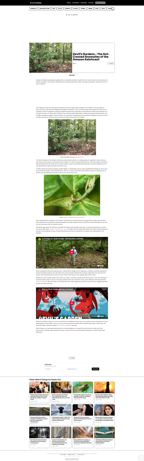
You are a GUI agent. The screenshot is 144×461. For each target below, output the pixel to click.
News (90, 8)
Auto (60, 8)
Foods (75, 8)
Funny (83, 8)
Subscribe (84, 3)
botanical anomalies (42, 281)
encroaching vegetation (64, 325)
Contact (91, 3)
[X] (101, 2)
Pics (96, 8)
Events (67, 8)
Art (53, 8)
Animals (33, 8)
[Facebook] (97, 2)
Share (111, 63)
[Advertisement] (72, 28)
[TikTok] (103, 2)
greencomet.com (79, 157)
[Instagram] (99, 2)
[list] (72, 9)
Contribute (75, 3)
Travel (110, 8)
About (69, 3)
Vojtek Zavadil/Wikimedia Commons (74, 217)
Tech (103, 8)
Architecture (44, 8)
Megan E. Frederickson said (58, 229)
